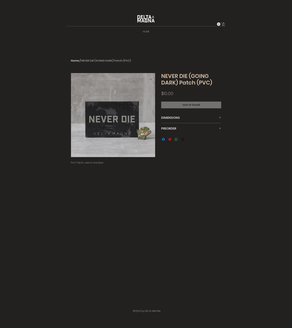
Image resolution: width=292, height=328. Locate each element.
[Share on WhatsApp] (176, 139)
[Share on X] (183, 139)
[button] (223, 24)
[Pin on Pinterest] (170, 139)
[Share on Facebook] (163, 139)
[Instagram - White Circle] (218, 24)
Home (75, 61)
